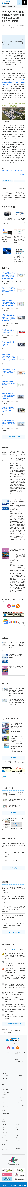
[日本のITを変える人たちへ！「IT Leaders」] (19, 1179)
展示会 (17, 1140)
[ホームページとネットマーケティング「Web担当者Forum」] (7, 1175)
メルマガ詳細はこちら (20, 773)
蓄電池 (17, 1102)
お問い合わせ (8, 1056)
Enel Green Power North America (12, 171)
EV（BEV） (4, 1097)
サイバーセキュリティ (20, 1100)
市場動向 (18, 1137)
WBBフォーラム (5, 1113)
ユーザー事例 (5, 1140)
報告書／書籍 (5, 1075)
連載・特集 (4, 6)
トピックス (4, 1129)
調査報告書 (4, 1149)
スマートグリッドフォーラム (7, 2)
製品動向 (18, 1121)
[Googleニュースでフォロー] (13, 1047)
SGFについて (5, 1078)
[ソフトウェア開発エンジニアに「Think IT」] (19, 1171)
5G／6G (4, 1094)
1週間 (13, 949)
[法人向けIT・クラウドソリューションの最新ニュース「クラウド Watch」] (7, 1179)
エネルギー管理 (5, 1092)
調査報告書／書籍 (11, 6)
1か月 (21, 949)
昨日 (5, 949)
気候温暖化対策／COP (19, 1110)
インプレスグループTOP (19, 1062)
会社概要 (7, 1061)
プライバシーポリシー (10, 1058)
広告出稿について (19, 1078)
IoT (16, 1092)
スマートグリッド (5, 1089)
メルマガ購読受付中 (20, 1075)
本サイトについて (9, 1052)
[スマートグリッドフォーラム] (12, 1040)
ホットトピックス (19, 1129)
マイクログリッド (19, 1089)
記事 (3, 1146)
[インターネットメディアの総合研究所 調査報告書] (19, 1175)
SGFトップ (4, 1029)
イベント (4, 1124)
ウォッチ (17, 1135)
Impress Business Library (8, 762)
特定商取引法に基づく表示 (20, 1058)
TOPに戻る (22, 175)
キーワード (18, 1132)
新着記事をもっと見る (14, 437)
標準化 (3, 1100)
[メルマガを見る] (8, 1047)
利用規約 (18, 1056)
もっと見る (13, 757)
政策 (3, 1102)
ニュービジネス (5, 1106)
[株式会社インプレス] (13, 1161)
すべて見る (14, 868)
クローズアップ (5, 1132)
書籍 (17, 1146)
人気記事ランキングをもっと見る (14, 1023)
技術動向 (4, 1121)
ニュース (4, 1127)
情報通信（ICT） (19, 1097)
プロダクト (4, 1135)
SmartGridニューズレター (20, 1149)
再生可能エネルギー (20, 1094)
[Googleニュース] (13, 606)
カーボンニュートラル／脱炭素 (20, 1106)
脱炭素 (3, 1086)
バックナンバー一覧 (16, 825)
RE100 (3, 1110)
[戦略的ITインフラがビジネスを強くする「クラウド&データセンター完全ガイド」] (7, 1171)
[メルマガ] (9, 606)
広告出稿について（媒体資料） (20, 1053)
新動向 (3, 1137)
